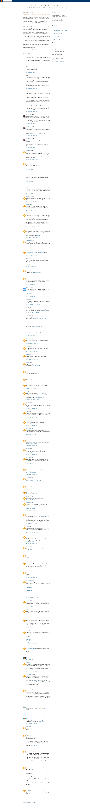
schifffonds (28, 283)
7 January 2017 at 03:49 (32, 487)
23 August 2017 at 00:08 (32, 532)
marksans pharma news (34, 604)
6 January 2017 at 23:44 (32, 408)
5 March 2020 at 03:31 (31, 606)
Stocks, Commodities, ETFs (39, 680)
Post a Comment (26, 798)
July (55, 28)
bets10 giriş (45, 565)
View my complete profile (58, 61)
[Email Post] (35, 49)
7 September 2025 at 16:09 (33, 763)
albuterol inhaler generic (41, 208)
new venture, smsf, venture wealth (43, 695)
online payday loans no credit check (39, 318)
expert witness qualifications (31, 472)
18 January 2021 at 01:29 (32, 643)
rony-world (28, 204)
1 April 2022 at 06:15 (31, 702)
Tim (27, 571)
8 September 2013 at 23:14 (33, 237)
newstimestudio (35, 745)
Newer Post (25, 800)
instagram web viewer (30, 541)
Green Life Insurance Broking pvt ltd (32, 717)
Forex (27, 593)
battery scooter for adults (32, 443)
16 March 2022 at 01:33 (32, 686)
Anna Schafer (28, 428)
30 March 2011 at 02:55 (32, 183)
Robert (27, 391)
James (27, 277)
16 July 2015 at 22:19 (31, 335)
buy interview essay (29, 575)
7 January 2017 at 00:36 (32, 454)
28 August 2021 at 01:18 (32, 653)
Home (37, 800)
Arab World (28, 639)
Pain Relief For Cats (29, 463)
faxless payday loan (40, 341)
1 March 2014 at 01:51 (31, 255)
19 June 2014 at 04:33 (31, 274)
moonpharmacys (29, 196)
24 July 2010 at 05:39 (31, 135)
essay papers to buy (29, 181)
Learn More (28, 264)
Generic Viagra (30, 191)
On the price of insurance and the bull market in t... (60, 35)
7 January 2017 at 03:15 (32, 474)
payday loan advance (38, 272)
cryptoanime (28, 728)
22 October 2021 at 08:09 (32, 671)
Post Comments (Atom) (32, 802)
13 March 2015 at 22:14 (32, 327)
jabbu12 (27, 655)
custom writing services (45, 516)
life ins (29, 349)
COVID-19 (28, 636)
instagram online (29, 549)
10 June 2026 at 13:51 (31, 795)
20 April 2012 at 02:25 (31, 201)
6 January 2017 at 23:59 (32, 417)
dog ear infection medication (39, 397)
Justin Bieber (28, 338)
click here (32, 302)
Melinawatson (28, 240)
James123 (28, 734)
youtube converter (43, 531)
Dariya (27, 609)
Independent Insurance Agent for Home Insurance (35, 252)
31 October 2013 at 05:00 (32, 247)
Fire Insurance (42, 721)
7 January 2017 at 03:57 (32, 510)
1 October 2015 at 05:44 (32, 359)
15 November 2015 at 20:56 (33, 375)
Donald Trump (29, 640)
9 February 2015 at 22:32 (32, 312)
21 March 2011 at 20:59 (32, 171)
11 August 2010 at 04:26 (32, 159)
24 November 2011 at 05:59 (33, 193)
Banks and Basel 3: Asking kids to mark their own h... (60, 31)
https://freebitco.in (29, 711)
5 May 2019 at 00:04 (31, 568)
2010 (55, 25)
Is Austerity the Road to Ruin (59, 33)
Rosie (27, 554)
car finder (38, 406)
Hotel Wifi (38, 235)
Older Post (48, 800)
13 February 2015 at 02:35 (32, 320)
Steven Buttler (28, 354)
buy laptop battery (29, 169)
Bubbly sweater (29, 642)
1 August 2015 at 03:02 (32, 343)
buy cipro (47, 199)
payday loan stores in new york (36, 326)
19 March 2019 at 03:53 (32, 558)
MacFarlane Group (36, 365)
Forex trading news (29, 657)
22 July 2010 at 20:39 (31, 111)
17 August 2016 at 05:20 (32, 380)
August (56, 27)
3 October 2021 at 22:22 (32, 659)
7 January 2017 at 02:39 (32, 465)
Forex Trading (32, 334)
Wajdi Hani (28, 705)
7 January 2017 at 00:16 (32, 436)
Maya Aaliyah (28, 580)
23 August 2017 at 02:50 (32, 551)
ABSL (38, 614)
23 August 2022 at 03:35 (32, 731)
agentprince (28, 646)
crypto (27, 726)
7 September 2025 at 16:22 (33, 786)
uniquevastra (28, 788)
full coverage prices (45, 310)
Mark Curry (37, 373)
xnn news (28, 662)
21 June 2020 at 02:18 (31, 615)
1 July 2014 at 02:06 (31, 296)
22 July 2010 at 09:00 (31, 88)
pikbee (27, 557)
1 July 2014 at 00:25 (31, 284)
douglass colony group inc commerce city (33, 480)
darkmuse (28, 162)
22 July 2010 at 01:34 (31, 62)
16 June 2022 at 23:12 (31, 723)
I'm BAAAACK (57, 39)
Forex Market (29, 590)
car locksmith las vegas (42, 386)
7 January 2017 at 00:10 (32, 425)
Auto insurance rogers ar (30, 648)
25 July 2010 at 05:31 (31, 147)
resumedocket (28, 150)
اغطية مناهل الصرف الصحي (40, 767)
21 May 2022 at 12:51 (31, 714)
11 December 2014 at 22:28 (33, 304)
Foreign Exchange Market (31, 595)
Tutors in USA (28, 287)
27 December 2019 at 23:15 (33, 597)
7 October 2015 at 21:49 (32, 367)
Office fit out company (30, 674)
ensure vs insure (40, 225)
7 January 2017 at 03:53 (32, 499)
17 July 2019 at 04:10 (31, 577)
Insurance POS (33, 626)
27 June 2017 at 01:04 (31, 523)
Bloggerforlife (28, 618)
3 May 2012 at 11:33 (31, 210)
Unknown (28, 213)
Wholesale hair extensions (31, 434)
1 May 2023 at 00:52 (31, 747)
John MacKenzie (29, 114)
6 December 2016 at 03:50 (32, 388)
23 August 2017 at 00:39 (32, 543)
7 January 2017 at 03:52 (32, 493)
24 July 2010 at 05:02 (31, 123)
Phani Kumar (28, 600)
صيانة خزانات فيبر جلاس (44, 751)
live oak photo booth (39, 415)
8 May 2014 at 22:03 (31, 266)
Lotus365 (28, 790)
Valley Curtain (29, 638)
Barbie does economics (58, 38)
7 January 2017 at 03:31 (32, 482)
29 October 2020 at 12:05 (32, 627)
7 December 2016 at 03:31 (32, 399)
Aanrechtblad (28, 293)
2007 (55, 44)
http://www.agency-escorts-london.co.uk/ (33, 246)
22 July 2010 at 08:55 (31, 72)
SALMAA (28, 750)
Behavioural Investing (45, 5)
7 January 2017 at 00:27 (32, 445)
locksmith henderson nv (30, 508)
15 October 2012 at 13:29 (32, 226)
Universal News (29, 630)
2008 (55, 42)
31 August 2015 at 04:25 (32, 351)
